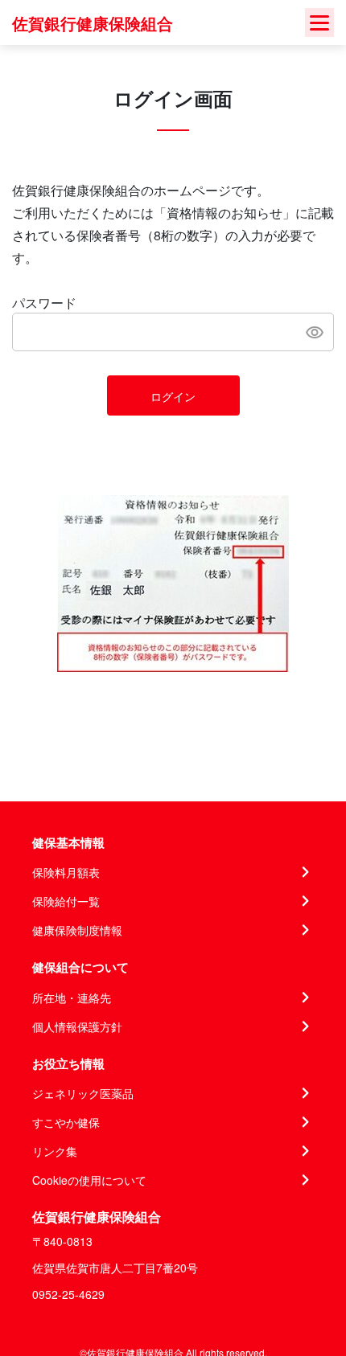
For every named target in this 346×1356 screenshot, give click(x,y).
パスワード (44, 302)
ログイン (173, 396)
